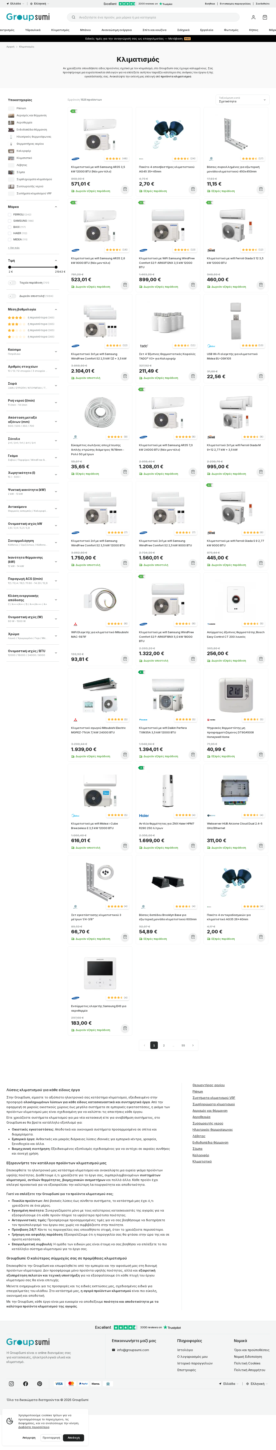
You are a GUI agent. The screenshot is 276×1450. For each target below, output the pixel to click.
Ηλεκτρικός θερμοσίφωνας (213, 1129)
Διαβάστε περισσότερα (33, 1427)
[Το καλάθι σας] (265, 17)
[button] (116, 158)
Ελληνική (40, 3)
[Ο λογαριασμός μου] (253, 17)
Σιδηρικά (183, 30)
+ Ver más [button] (14, 247)
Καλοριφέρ (201, 1155)
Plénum (198, 1091)
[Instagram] (11, 1384)
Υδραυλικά (33, 30)
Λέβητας (199, 1136)
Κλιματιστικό (202, 1161)
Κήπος (253, 30)
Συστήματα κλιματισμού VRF (214, 1098)
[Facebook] (26, 1384)
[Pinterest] (40, 1384)
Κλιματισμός (60, 30)
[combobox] (153, 17)
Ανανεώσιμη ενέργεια (117, 30)
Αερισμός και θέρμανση (210, 1110)
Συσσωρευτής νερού (208, 1123)
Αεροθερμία (201, 1117)
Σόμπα (197, 1148)
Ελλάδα (15, 3)
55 (183, 1045)
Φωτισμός (231, 30)
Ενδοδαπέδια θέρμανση (210, 1142)
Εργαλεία (206, 30)
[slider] (9, 267)
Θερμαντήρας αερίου (209, 1085)
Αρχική (10, 46)
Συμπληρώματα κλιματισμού (214, 1104)
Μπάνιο (85, 30)
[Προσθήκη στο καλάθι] (125, 189)
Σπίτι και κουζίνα (154, 30)
